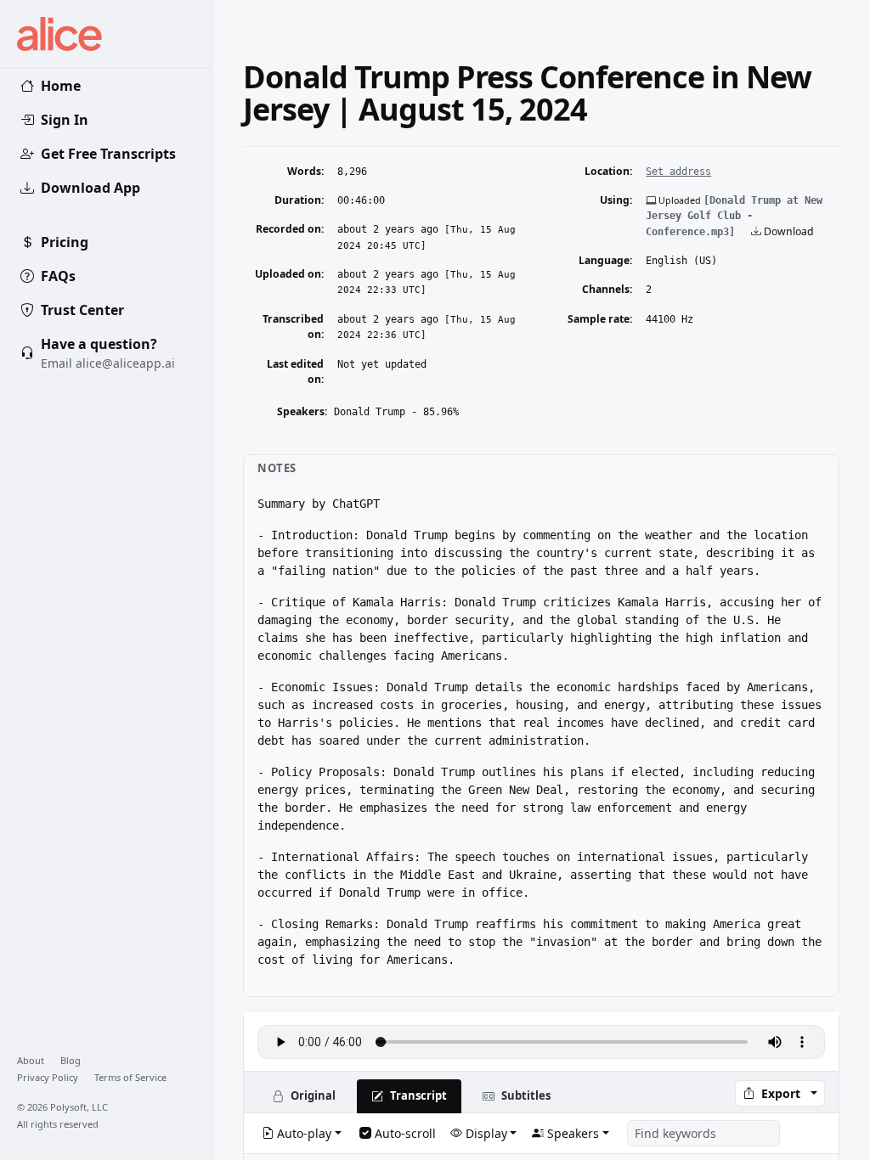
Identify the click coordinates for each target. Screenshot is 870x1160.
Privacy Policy (49, 1077)
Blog (70, 1060)
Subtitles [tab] (526, 1095)
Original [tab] (313, 1095)
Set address (678, 171)
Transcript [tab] (418, 1095)
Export (780, 1093)
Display (486, 1133)
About (32, 1060)
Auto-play (304, 1133)
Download (787, 231)
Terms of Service (130, 1077)
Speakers (573, 1133)
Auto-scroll (405, 1133)
